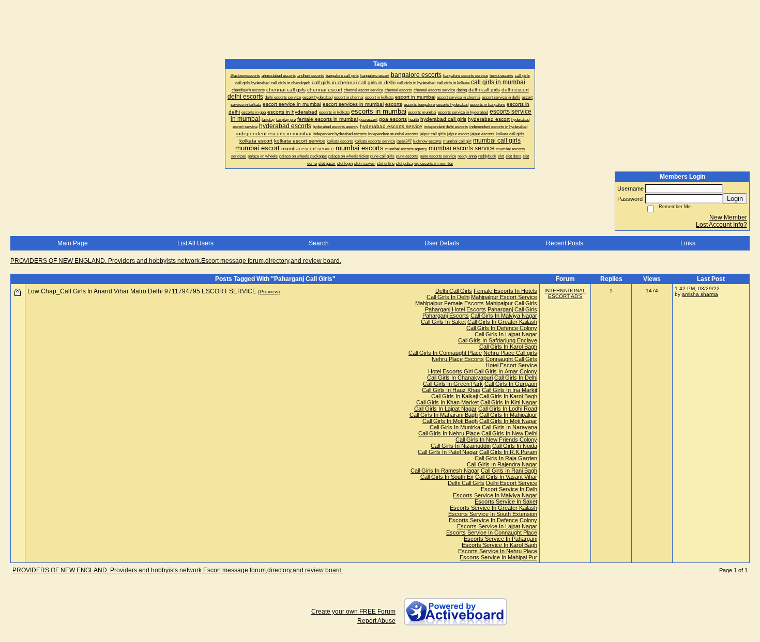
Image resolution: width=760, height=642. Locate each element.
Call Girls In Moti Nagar (508, 421)
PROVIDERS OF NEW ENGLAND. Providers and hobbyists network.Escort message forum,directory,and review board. (175, 260)
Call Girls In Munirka (455, 427)
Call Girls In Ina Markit (509, 390)
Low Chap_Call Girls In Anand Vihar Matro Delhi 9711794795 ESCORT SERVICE (141, 291)
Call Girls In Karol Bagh (508, 346)
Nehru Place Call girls (510, 353)
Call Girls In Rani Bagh (509, 470)
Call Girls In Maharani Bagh (443, 415)
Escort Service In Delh (509, 489)
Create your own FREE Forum (353, 611)
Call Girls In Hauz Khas (451, 390)
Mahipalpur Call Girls (511, 303)
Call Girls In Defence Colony (501, 328)
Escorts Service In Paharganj (500, 539)
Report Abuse (376, 620)
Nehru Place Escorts (458, 359)
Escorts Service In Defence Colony (493, 520)
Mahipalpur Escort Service (504, 297)
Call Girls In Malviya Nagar (503, 315)
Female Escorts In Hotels (505, 291)
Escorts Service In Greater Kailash (493, 508)
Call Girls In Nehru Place (449, 433)
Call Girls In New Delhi (509, 433)
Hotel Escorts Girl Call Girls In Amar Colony (482, 371)
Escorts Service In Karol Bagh (499, 545)
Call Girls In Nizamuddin (461, 446)
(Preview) (269, 291)
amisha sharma (700, 294)
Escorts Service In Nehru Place (497, 551)
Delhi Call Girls (453, 291)
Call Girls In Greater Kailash (502, 322)
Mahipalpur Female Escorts (449, 303)
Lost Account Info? (721, 224)
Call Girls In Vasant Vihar (506, 477)
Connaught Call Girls (511, 359)
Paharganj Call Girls (512, 309)
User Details (441, 243)
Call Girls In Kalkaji (454, 396)
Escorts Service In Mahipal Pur (498, 557)
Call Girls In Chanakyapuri (460, 377)
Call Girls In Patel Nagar (448, 452)
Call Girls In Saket (443, 322)
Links (687, 243)
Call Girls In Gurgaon (510, 384)
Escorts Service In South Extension (492, 514)
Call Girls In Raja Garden (506, 458)
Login (735, 198)
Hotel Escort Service (511, 365)
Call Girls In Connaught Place (445, 353)
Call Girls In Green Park (453, 384)
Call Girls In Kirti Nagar (508, 402)
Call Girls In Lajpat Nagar (506, 334)
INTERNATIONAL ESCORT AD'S (565, 293)
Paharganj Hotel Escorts (455, 309)
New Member (728, 217)
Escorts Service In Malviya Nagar (495, 495)
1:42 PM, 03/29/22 (697, 288)
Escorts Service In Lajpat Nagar (497, 526)
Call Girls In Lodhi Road (507, 408)
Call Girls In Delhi (448, 297)
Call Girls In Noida (514, 446)
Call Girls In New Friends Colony (496, 439)
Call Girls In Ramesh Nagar (445, 470)
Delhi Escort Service (511, 483)
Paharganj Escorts (445, 315)
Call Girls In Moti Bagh (450, 421)
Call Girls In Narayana (509, 427)
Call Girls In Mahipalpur (508, 415)
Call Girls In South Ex (447, 477)
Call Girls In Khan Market (447, 402)
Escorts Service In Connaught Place (491, 532)
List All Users (195, 243)
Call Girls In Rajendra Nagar (502, 464)
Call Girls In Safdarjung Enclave (497, 340)
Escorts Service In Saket (506, 501)
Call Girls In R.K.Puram (508, 452)
